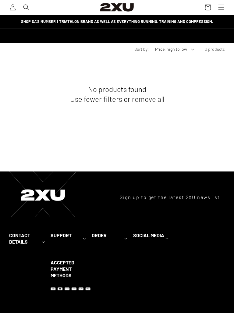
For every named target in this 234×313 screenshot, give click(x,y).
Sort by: (141, 49)
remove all (148, 98)
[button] (26, 7)
